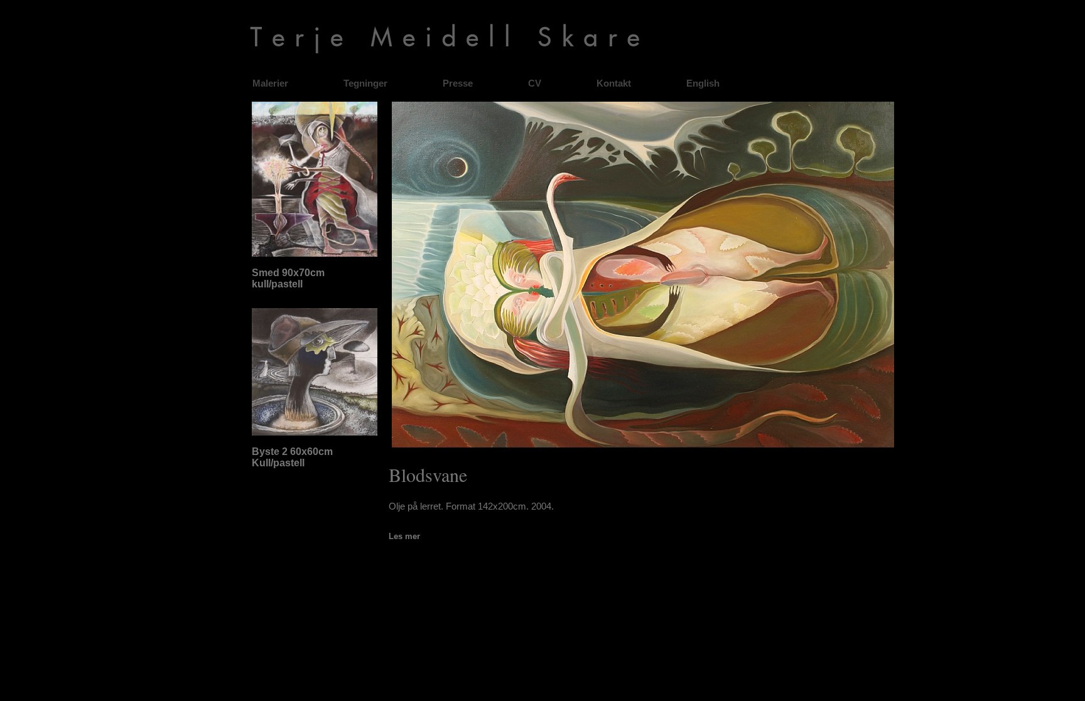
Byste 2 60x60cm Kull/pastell (292, 457)
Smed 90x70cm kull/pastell (288, 278)
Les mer (404, 536)
